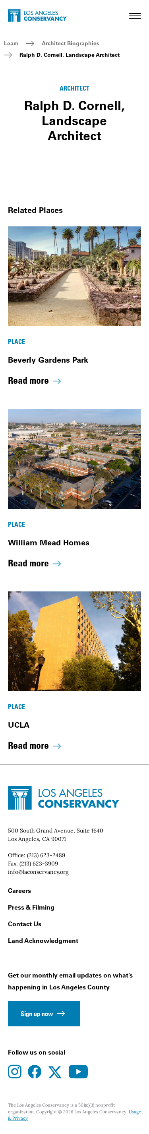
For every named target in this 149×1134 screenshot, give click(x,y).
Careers (19, 890)
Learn (11, 43)
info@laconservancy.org (38, 871)
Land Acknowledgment (43, 941)
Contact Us (24, 924)
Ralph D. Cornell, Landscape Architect (69, 54)
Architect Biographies (70, 43)
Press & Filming (31, 907)
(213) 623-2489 (46, 855)
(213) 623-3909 (38, 863)
